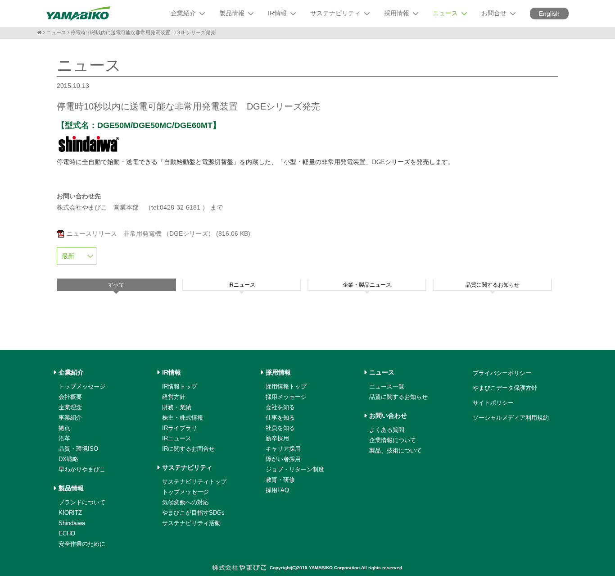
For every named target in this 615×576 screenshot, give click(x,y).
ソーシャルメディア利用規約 (511, 417)
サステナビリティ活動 (191, 523)
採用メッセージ (286, 396)
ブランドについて (82, 502)
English (549, 13)
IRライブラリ (179, 428)
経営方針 (173, 396)
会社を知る (280, 407)
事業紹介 (70, 417)
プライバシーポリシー (502, 373)
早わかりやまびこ (82, 469)
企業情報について (392, 440)
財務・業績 (176, 407)
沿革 (64, 438)
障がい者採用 (283, 459)
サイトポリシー (493, 402)
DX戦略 (68, 459)
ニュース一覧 (386, 386)
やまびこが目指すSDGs (193, 512)
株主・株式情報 (182, 417)
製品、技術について (395, 450)
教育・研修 (280, 479)
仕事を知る (280, 417)
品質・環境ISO (78, 448)
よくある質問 (386, 429)
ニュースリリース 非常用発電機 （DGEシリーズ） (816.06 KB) (158, 233)
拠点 (64, 428)
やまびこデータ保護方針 (505, 387)
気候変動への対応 (185, 502)
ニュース (56, 32)
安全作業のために (82, 543)
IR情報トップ (179, 386)
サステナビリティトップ (194, 481)
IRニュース (176, 438)
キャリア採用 (283, 448)
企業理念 (70, 407)
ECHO (67, 533)
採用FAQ (277, 490)
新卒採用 (277, 438)
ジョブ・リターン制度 (295, 469)
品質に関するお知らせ (398, 396)
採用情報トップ (286, 386)
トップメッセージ (82, 386)
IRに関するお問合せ (188, 448)
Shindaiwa (72, 523)
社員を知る (280, 428)
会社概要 (70, 396)
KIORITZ (70, 512)
